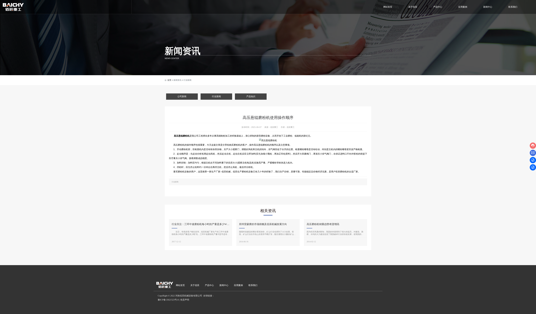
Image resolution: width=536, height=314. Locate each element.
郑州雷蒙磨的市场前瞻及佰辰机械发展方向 (263, 224)
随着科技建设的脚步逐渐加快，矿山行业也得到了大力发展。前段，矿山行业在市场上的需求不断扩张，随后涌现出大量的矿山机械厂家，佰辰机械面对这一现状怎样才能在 (267, 234)
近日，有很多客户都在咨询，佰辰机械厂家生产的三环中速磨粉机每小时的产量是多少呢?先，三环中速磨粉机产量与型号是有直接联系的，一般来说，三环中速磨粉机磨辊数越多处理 (200, 234)
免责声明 (184, 300)
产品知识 (250, 96)
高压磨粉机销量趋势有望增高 (323, 224)
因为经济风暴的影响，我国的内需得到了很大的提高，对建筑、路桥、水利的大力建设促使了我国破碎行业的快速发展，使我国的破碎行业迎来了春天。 (335, 234)
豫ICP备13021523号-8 (168, 300)
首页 (169, 80)
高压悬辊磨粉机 (182, 136)
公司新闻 (181, 96)
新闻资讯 (182, 51)
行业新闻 (216, 96)
